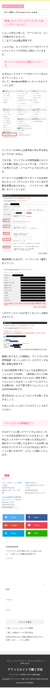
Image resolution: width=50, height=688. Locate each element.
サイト (8, 610)
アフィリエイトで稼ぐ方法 (25, 669)
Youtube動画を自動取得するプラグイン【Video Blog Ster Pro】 (11, 499)
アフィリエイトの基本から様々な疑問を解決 (25, 674)
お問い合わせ (25, 663)
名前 (8, 589)
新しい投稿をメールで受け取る (20, 633)
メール (9, 600)
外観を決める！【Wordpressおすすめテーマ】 (35, 485)
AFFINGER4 (29, 683)
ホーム (9, 661)
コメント (9, 558)
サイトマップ (19, 661)
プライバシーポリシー (35, 661)
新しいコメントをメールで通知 (20, 628)
